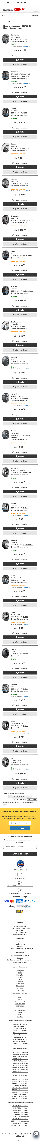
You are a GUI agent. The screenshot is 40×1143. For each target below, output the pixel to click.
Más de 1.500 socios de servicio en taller (20, 886)
